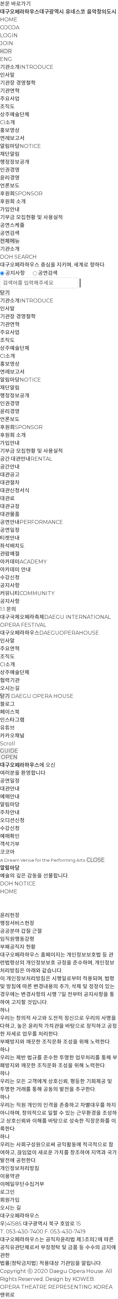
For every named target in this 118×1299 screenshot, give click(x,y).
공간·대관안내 (26, 459)
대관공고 (10, 475)
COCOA (9, 27)
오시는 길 (10, 1208)
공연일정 (10, 530)
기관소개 (26, 67)
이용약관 (10, 1176)
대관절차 (10, 482)
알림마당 (20, 146)
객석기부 (10, 844)
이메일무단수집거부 (22, 1184)
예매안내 (10, 797)
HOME (8, 19)
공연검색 (10, 233)
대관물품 (10, 514)
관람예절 (10, 554)
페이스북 (10, 712)
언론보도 (10, 186)
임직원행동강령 (17, 939)
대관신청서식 (15, 490)
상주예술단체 (15, 114)
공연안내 (31, 522)
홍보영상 (10, 130)
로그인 (7, 1192)
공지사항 (15, 273)
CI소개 (7, 122)
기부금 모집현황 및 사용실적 (31, 217)
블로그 (7, 704)
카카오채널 (12, 736)
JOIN (6, 43)
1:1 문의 (8, 609)
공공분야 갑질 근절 (21, 931)
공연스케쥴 (12, 225)
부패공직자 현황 (18, 947)
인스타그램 (12, 720)
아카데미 (23, 562)
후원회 (21, 193)
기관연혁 (10, 91)
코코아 (7, 852)
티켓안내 (10, 538)
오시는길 (10, 688)
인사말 (7, 75)
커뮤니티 (27, 593)
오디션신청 (12, 820)
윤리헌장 (10, 915)
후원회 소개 (13, 201)
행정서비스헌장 (17, 923)
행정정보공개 (15, 162)
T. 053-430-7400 (21, 1231)
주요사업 (10, 99)
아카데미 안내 (15, 569)
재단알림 (10, 154)
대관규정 (10, 506)
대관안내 (10, 789)
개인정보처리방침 (19, 1168)
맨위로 (7, 1295)
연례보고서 (12, 138)
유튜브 (7, 728)
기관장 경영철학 (18, 83)
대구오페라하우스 (49, 633)
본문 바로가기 (15, 4)
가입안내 (10, 209)
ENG (6, 59)
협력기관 (10, 680)
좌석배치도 (12, 546)
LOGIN (9, 35)
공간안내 (10, 467)
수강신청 (10, 577)
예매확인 (10, 836)
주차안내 (10, 812)
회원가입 (10, 1200)
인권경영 (10, 170)
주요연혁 (10, 649)
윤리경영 (10, 178)
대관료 (7, 498)
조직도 (7, 106)
